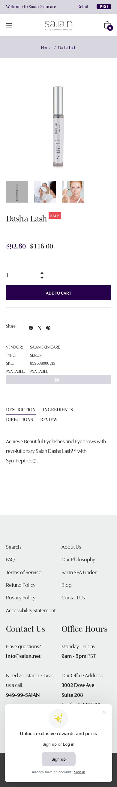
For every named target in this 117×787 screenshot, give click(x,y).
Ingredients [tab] (58, 409)
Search (13, 546)
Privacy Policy (20, 597)
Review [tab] (49, 419)
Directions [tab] (19, 419)
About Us (71, 546)
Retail (82, 6)
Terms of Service (23, 572)
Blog (67, 584)
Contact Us (73, 597)
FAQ (10, 559)
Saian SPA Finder (79, 572)
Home (46, 47)
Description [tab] (21, 409)
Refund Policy (20, 584)
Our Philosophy (78, 559)
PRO (104, 6)
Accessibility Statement (31, 610)
